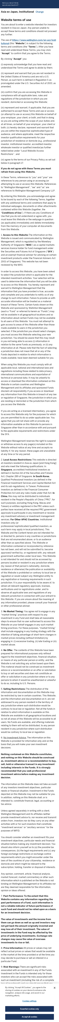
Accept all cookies (29, 1017)
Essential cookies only (29, 1009)
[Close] (55, 988)
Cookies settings (29, 1001)
